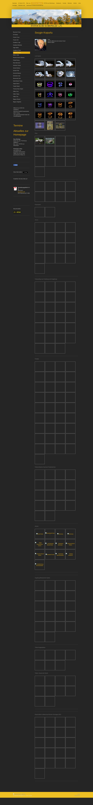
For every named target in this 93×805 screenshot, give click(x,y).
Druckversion (17, 794)
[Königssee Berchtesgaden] (60, 554)
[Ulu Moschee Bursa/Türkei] (50, 544)
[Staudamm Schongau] (60, 544)
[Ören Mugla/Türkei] (39, 534)
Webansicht (77, 795)
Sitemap (23, 794)
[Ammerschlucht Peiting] (70, 544)
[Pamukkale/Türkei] (50, 533)
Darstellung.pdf (21, 191)
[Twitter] (19, 181)
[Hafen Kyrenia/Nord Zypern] (39, 544)
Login (78, 794)
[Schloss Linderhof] (70, 554)
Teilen (16, 165)
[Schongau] (60, 534)
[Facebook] (17, 181)
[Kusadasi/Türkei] (50, 554)
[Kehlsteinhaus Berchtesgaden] (39, 564)
